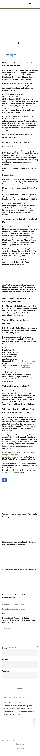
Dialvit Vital (28, 441)
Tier (30, 417)
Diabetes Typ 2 (11, 179)
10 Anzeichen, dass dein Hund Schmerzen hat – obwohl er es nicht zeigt (20, 535)
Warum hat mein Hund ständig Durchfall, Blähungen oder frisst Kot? (20, 507)
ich (15, 452)
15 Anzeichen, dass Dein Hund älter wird (20, 561)
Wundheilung (24, 242)
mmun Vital (7, 446)
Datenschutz (20, 748)
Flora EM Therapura (10, 441)
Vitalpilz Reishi (27, 426)
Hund (9, 168)
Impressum (20, 744)
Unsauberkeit (30, 233)
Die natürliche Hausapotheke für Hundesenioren (20, 588)
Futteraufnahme (16, 238)
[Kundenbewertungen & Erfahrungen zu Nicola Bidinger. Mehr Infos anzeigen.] (18, 283)
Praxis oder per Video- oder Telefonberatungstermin (18, 454)
